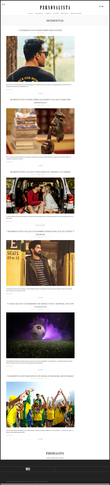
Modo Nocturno (76, 13)
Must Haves (64, 13)
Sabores (48, 13)
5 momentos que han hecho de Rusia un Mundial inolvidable (40, 376)
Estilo (31, 13)
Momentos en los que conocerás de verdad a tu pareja (40, 172)
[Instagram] (4, 4)
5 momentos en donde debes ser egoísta (40, 30)
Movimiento (39, 13)
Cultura (56, 13)
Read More (9, 89)
